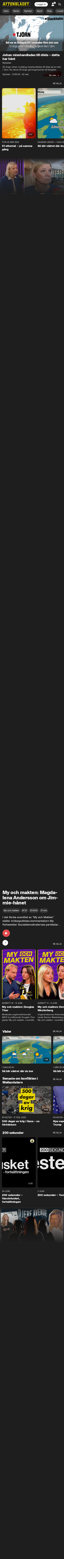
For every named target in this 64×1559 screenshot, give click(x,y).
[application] (32, 33)
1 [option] (5, 942)
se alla (57, 83)
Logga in (41, 4)
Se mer (52, 75)
